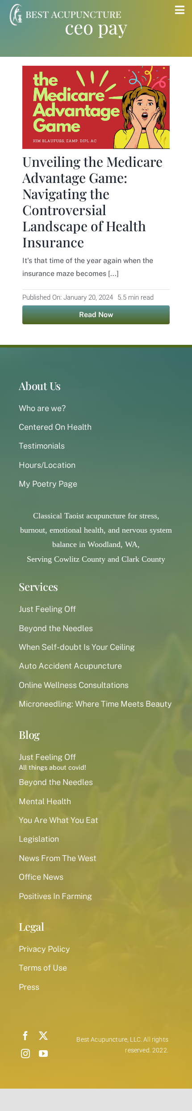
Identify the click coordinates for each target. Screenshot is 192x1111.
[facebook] (25, 1035)
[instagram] (25, 1053)
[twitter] (43, 1035)
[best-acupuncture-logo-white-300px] (64, 4)
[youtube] (43, 1053)
